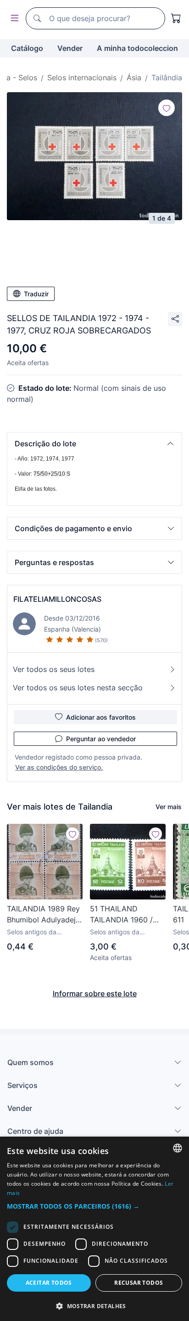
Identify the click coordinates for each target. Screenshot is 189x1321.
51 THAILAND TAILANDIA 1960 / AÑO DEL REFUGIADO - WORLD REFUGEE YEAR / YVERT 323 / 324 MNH (125, 914)
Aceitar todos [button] (49, 1283)
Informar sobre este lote (95, 993)
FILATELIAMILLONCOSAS (57, 599)
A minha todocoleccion (137, 48)
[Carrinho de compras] (176, 18)
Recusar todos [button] (138, 1283)
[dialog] (94, 1229)
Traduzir (36, 294)
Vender (70, 48)
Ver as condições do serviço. (59, 767)
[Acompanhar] (166, 108)
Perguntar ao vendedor (101, 739)
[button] (94, 443)
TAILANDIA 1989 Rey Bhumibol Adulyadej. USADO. (43, 914)
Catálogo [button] (27, 48)
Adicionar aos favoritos (101, 717)
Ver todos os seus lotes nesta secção (78, 687)
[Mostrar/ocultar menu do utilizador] (13, 18)
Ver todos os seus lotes (53, 669)
